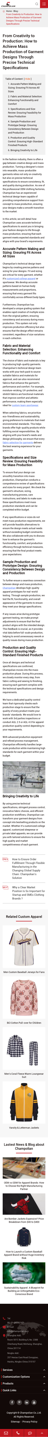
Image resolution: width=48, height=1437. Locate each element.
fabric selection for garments (18, 442)
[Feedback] (30, 1433)
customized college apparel (20, 278)
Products (8, 1383)
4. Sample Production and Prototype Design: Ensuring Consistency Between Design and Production (23, 127)
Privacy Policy (29, 1421)
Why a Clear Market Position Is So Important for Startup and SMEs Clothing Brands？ (28, 893)
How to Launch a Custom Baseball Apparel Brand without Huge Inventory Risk (24, 1254)
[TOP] (42, 1433)
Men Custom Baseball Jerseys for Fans (24, 972)
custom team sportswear (25, 405)
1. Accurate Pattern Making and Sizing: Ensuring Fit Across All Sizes (24, 88)
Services (8, 1370)
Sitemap (15, 1421)
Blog (15, 11)
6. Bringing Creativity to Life (22, 150)
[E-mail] (6, 1433)
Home (9, 11)
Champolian (9, 588)
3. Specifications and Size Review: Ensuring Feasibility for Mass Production (24, 113)
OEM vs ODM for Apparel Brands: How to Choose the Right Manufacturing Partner (24, 1185)
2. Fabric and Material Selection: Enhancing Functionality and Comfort (25, 100)
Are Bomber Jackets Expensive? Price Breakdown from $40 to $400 (24, 1220)
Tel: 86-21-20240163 (13, 1320)
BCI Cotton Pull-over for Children (24, 1022)
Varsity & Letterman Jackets (24, 1127)
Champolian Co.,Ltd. (30, 1412)
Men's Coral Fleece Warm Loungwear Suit (24, 1075)
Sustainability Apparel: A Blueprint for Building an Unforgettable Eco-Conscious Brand (24, 1290)
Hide (27, 78)
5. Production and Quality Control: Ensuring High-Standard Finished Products (25, 141)
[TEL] (18, 1433)
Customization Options (16, 1376)
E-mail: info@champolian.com (16, 1329)
